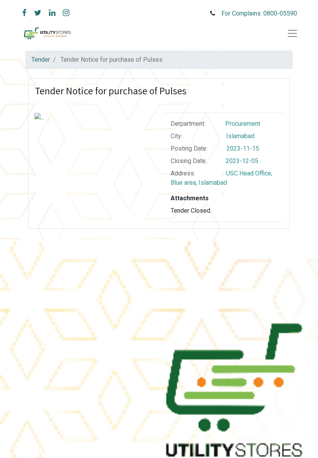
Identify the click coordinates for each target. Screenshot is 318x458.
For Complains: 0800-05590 (260, 13)
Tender (40, 59)
